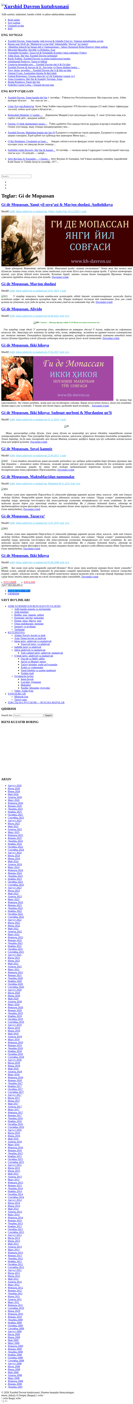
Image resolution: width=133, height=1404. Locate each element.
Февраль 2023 (15, 902)
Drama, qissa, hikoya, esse (27, 620)
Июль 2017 (14, 1098)
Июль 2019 (14, 1027)
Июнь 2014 (14, 1206)
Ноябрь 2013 (15, 1226)
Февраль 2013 (15, 1252)
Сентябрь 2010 (16, 1308)
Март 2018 (13, 1074)
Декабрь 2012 (15, 1258)
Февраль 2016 (15, 1147)
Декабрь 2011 (15, 1293)
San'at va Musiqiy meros (33, 661)
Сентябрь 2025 (16, 817)
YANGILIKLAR (17, 693)
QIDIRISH (13, 593)
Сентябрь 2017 (16, 1092)
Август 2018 (15, 1060)
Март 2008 (13, 1378)
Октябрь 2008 (15, 1357)
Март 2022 (13, 934)
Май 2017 (13, 1103)
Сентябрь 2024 (16, 849)
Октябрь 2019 (15, 1019)
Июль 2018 (14, 1062)
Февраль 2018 (15, 1077)
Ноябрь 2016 (15, 1121)
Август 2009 (15, 1331)
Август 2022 (15, 919)
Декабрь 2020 (15, 978)
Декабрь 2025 (15, 808)
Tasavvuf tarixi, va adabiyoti (35, 644)
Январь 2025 (15, 838)
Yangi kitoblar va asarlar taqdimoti (38, 670)
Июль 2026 (14, 788)
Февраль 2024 (15, 870)
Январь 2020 (15, 1010)
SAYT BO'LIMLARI (19, 590)
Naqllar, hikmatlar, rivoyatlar (35, 688)
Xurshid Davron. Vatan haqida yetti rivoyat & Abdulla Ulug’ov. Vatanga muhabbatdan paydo (55, 41)
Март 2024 (13, 867)
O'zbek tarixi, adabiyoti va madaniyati (33, 655)
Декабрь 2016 (15, 1118)
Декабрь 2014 (15, 1188)
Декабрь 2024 (15, 841)
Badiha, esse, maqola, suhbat (29, 615)
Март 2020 (13, 1004)
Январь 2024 (15, 873)
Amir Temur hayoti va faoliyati (30, 638)
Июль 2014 (14, 1203)
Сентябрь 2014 (16, 1197)
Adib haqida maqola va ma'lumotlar (32, 609)
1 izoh (83, 211)
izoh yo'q (64, 315)
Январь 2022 (15, 940)
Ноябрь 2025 (15, 811)
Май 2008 (13, 1372)
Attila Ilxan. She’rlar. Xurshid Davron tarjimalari (32, 55)
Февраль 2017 (15, 1112)
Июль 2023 (14, 890)
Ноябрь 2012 (15, 1261)
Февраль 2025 (15, 835)
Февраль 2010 (15, 1314)
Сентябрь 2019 (16, 1022)
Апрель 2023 (15, 896)
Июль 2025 (14, 823)
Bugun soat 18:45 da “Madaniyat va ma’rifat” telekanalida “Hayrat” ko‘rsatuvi (48, 44)
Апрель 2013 (15, 1246)
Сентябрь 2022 (16, 917)
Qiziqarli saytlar (16, 25)
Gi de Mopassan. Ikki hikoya (25, 345)
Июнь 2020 (14, 995)
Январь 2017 (15, 1115)
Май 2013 (13, 1243)
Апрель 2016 (15, 1141)
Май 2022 (13, 928)
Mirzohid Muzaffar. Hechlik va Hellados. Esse (31, 49)
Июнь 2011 (14, 1296)
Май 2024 (13, 861)
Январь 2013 (15, 1255)
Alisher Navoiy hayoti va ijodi (29, 635)
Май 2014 (13, 1208)
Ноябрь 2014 (15, 1191)
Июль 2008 (14, 1366)
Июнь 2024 (14, 858)
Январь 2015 (15, 1185)
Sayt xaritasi (14, 22)
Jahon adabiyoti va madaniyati (31, 211)
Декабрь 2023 (15, 876)
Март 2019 (13, 1039)
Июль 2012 (14, 1273)
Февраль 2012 (15, 1287)
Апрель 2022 (15, 931)
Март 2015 (13, 1179)
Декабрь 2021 (15, 943)
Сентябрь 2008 (16, 1360)
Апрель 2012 (15, 1281)
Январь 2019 (15, 1045)
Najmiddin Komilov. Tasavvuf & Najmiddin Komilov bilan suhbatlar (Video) (47, 52)
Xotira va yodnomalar (32, 667)
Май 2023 (13, 893)
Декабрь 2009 (15, 1319)
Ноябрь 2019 (15, 1016)
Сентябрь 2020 (16, 987)
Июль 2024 (14, 855)
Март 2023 (13, 899)
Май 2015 (13, 1173)
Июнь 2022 (14, 925)
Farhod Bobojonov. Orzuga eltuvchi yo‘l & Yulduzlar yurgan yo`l (41, 76)
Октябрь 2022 (15, 914)
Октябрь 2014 (15, 1194)
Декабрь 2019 (15, 1013)
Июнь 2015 (14, 1170)
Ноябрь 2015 (15, 1156)
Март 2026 (13, 800)
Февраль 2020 (15, 1007)
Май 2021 (13, 963)
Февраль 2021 (15, 972)
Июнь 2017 (14, 1100)
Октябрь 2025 (15, 814)
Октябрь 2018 (15, 1054)
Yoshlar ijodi (27, 673)
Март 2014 (13, 1214)
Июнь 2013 (14, 1241)
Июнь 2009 (14, 1337)
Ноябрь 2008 (15, 1354)
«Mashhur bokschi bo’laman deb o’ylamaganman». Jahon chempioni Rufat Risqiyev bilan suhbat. (58, 47)
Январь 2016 (15, 1150)
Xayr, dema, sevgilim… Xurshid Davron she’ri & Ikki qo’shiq (39, 70)
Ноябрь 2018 (15, 1051)
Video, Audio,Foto (57, 211)
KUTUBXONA (16, 632)
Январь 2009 (15, 1349)
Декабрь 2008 (15, 1351)
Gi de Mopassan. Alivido (21, 309)
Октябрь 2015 (15, 1159)
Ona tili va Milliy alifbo (33, 658)
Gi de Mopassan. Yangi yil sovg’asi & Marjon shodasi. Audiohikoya (57, 204)
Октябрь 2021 (15, 949)
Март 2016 (13, 1144)
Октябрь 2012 (15, 1264)
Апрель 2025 (15, 829)
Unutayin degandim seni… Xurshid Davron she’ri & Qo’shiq (39, 64)
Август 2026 (15, 785)
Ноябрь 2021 (15, 946)
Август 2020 (15, 989)
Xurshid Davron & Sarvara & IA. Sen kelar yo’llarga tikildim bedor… (44, 67)
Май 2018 (13, 1068)
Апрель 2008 (15, 1375)
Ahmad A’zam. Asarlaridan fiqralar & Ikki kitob (32, 73)
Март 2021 (13, 969)
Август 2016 (15, 1130)
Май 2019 (13, 1033)
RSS (10, 28)
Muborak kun (21, 696)
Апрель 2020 (15, 1001)
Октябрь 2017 (15, 1089)
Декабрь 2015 (15, 1153)
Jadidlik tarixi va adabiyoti (27, 647)
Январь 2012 (15, 1290)
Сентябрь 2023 (16, 884)
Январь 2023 (15, 905)
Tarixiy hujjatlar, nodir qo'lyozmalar (39, 664)
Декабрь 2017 (15, 1083)
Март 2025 (13, 832)
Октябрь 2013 (15, 1229)
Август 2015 (15, 1165)
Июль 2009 (14, 1334)
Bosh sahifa (14, 19)
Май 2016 (13, 1138)
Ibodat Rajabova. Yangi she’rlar (24, 82)
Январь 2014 (15, 1220)
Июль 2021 (14, 957)
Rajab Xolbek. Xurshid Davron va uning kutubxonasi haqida (39, 58)
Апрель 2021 (15, 966)
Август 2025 (15, 820)
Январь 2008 (15, 1384)
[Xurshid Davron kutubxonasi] (35, 6)
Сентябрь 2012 (16, 1267)
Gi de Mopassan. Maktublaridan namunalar (38, 477)
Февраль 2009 (15, 1346)
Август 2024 (15, 852)
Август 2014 (15, 1200)
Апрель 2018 (15, 1071)
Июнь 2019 (14, 1030)
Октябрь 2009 (15, 1325)
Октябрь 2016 (15, 1124)
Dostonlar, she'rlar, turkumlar (29, 617)
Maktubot (53, 483)
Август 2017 (15, 1095)
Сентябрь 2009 (16, 1328)
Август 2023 (15, 887)
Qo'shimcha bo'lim (23, 676)
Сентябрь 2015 (16, 1162)
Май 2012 (13, 1278)
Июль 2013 (14, 1238)
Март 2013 (13, 1249)
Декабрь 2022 (15, 908)
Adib (11, 211)
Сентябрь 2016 (16, 1127)
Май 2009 (13, 1340)
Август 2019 (15, 1025)
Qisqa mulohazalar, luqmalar (28, 623)
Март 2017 (13, 1109)
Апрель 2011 (15, 1299)
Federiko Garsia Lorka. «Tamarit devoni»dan (31, 85)
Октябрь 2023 (15, 881)
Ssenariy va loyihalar (25, 626)
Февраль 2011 (15, 1305)
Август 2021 (15, 954)
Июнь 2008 (14, 1369)
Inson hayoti (27, 679)
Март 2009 (13, 1343)
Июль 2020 (14, 992)
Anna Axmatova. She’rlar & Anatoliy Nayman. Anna (35, 79)
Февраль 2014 (15, 1217)
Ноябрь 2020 (15, 981)
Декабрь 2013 (15, 1223)
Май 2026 (13, 794)
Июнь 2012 (14, 1276)
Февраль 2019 (15, 1042)
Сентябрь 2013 (16, 1232)
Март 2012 (13, 1284)
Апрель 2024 (15, 864)
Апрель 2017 (15, 1106)
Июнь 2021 (14, 960)
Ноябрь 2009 (15, 1322)
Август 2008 (15, 1363)
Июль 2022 (14, 922)
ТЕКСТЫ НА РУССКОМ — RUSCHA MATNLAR (36, 702)
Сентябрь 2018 (16, 1057)
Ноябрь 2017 (15, 1086)
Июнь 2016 (14, 1135)
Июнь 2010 (14, 1311)
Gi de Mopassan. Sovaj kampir (27, 449)
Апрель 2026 (15, 797)
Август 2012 (15, 1270)
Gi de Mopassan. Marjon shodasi (28, 284)
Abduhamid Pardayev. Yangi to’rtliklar (27, 61)
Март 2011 (13, 1302)
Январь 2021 (15, 975)
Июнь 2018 (14, 1065)
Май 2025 (13, 826)
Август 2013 (15, 1235)
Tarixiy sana (20, 699)
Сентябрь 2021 (16, 952)
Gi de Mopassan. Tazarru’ (23, 516)
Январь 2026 (15, 806)
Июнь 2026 (14, 791)
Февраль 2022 (15, 937)
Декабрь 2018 (15, 1048)
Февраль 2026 (15, 803)
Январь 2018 (15, 1080)
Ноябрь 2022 (15, 911)
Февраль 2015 (15, 1182)
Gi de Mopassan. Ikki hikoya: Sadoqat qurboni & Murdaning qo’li (56, 412)
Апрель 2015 (15, 1176)
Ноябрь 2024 (15, 844)
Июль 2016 (14, 1133)
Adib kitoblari (21, 612)
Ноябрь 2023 (15, 879)
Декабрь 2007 (15, 1387)
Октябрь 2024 (15, 846)
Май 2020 (13, 998)
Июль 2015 (14, 1168)
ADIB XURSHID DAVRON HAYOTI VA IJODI (34, 606)
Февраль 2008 (15, 1381)
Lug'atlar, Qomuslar (31, 682)
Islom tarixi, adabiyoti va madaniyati (32, 641)
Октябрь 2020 (15, 984)
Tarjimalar (19, 629)
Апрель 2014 (15, 1211)
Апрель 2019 (15, 1036)
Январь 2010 (15, 1316)
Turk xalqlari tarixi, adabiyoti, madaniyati (42, 652)
